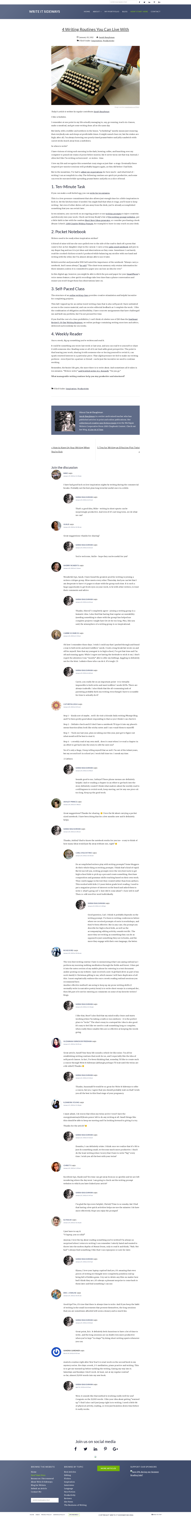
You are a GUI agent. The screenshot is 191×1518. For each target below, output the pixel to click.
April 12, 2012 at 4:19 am (83, 1387)
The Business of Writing (75, 1505)
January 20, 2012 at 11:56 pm (85, 1007)
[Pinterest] (154, 2)
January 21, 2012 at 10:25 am (72, 1044)
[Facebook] (139, 2)
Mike (65, 473)
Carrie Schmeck (71, 633)
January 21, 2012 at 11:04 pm (72, 1105)
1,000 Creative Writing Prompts (79, 224)
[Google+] (159, 2)
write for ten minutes (100, 193)
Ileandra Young (71, 1102)
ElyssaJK (67, 1220)
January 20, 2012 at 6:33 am (84, 602)
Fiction (67, 1478)
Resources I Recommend (42, 1478)
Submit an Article (39, 1488)
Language (68, 1488)
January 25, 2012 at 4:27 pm (84, 1262)
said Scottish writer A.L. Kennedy (93, 371)
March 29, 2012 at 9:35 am (71, 1353)
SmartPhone (132, 274)
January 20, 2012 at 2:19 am (72, 636)
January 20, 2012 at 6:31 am (84, 500)
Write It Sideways (44, 11)
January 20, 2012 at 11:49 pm (97, 906)
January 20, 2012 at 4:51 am (72, 707)
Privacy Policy (46, 1514)
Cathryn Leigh (70, 704)
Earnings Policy (59, 1514)
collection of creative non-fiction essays (98, 423)
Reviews (68, 1498)
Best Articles (70, 1472)
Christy (67, 1165)
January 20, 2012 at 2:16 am (72, 568)
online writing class (79, 295)
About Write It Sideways (42, 1482)
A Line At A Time (95, 429)
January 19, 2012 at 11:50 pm (72, 476)
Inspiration (96, 41)
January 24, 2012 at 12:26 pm (72, 1222)
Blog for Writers (38, 1485)
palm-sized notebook (118, 247)
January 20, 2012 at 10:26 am (72, 953)
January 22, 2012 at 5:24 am (84, 1078)
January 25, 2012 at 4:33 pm (84, 1323)
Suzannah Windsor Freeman (77, 1041)
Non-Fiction (69, 1492)
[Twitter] (144, 2)
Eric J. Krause (69, 1293)
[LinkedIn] (149, 2)
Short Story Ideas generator (97, 220)
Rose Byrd (68, 950)
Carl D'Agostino (84, 853)
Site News (68, 1502)
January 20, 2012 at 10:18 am (85, 855)
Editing (67, 1475)
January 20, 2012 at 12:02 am (72, 527)
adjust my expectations (91, 172)
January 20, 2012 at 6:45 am (72, 832)
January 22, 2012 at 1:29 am (72, 1168)
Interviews (69, 1485)
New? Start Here (38, 1475)
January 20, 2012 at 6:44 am (84, 770)
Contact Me (36, 1492)
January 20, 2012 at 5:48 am (72, 804)
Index (38, 1514)
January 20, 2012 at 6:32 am (84, 548)
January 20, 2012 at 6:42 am (84, 673)
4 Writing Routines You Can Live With (95, 29)
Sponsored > (74, 1514)
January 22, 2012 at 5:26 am (84, 1137)
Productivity (108, 41)
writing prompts (113, 214)
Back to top (157, 1514)
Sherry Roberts (71, 565)
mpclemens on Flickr (132, 107)
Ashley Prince (70, 802)
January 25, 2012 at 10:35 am (72, 1295)
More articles (108, 1468)
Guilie (66, 524)
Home (33, 1472)
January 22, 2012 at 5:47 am (84, 1195)
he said (83, 265)
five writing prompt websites (121, 217)
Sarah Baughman (101, 111)
